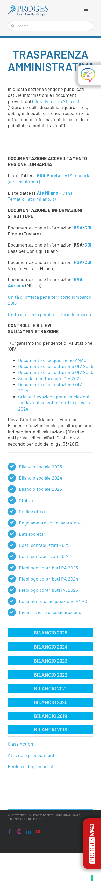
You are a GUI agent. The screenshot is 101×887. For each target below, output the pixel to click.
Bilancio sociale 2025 (40, 466)
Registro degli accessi (30, 766)
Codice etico (32, 511)
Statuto (27, 500)
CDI (87, 227)
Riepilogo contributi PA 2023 (48, 590)
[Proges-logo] (28, 7)
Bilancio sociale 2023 (40, 489)
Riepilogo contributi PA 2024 (48, 579)
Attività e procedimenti (32, 755)
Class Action (20, 744)
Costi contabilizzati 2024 (44, 556)
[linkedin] (28, 831)
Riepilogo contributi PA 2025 (48, 567)
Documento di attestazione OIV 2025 (55, 372)
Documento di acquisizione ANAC (52, 360)
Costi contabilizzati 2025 (44, 545)
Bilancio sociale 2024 (40, 478)
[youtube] (38, 831)
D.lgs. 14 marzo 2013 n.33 (57, 101)
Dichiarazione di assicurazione (50, 612)
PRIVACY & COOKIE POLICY (25, 819)
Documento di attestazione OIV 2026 (55, 366)
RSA (78, 227)
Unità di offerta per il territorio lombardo (49, 314)
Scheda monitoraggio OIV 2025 (50, 378)
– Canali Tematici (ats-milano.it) (41, 196)
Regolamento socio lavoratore (50, 523)
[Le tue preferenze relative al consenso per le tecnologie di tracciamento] (92, 878)
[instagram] (19, 831)
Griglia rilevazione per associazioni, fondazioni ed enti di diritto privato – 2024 (55, 403)
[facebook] (10, 831)
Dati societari (33, 534)
